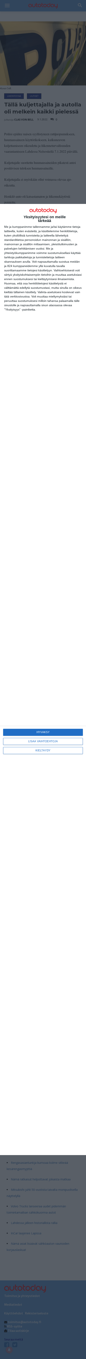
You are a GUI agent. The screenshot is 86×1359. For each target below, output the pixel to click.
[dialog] (43, 679)
